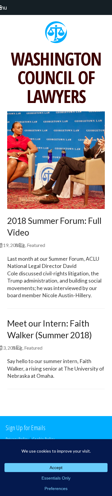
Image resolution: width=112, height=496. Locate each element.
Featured (36, 245)
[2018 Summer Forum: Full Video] (56, 160)
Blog (20, 245)
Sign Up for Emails (25, 427)
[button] (6, 7)
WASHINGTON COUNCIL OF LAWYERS (56, 77)
